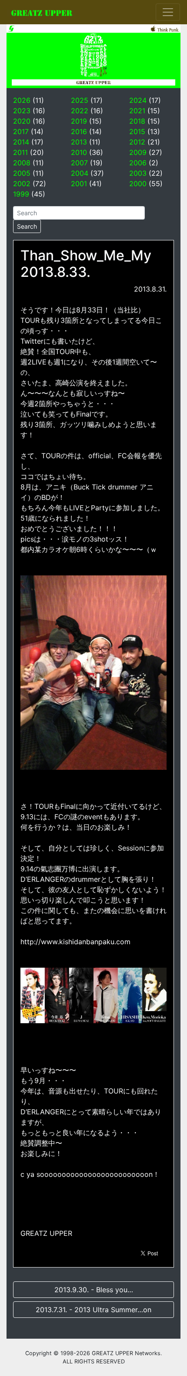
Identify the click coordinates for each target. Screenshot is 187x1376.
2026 (21, 100)
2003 (138, 173)
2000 (138, 183)
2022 (79, 110)
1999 (21, 194)
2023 (21, 110)
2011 (20, 152)
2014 (21, 142)
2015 (137, 131)
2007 (79, 162)
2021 (137, 110)
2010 (79, 152)
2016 (79, 131)
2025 (79, 100)
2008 (21, 162)
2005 (21, 173)
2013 (79, 142)
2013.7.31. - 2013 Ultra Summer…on (93, 1309)
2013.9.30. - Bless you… (93, 1289)
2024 (138, 100)
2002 (21, 183)
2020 (21, 121)
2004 (79, 173)
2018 (137, 121)
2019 (79, 121)
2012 (137, 142)
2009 (138, 152)
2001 (79, 183)
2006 (138, 162)
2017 (21, 131)
